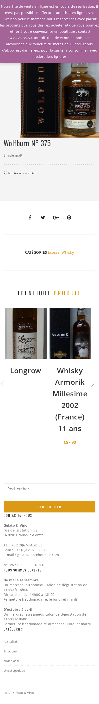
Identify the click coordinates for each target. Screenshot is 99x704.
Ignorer (60, 56)
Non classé (12, 661)
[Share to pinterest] (69, 218)
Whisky (68, 252)
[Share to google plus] (56, 218)
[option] (59, 85)
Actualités (11, 641)
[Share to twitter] (43, 218)
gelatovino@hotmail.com (38, 554)
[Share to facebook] (30, 218)
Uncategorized (14, 670)
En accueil (11, 651)
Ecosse (53, 252)
